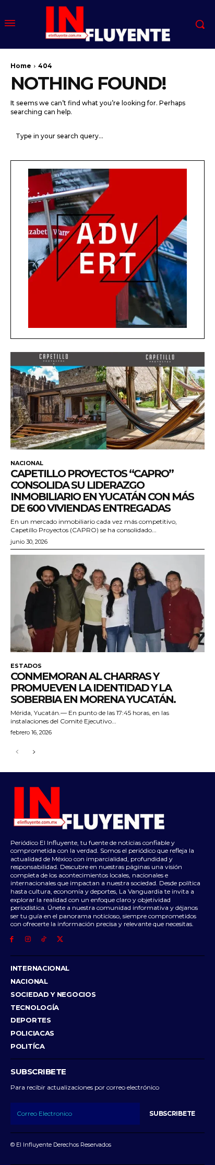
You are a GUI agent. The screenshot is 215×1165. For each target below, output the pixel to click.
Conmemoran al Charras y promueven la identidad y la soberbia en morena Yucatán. (92, 688)
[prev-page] (16, 752)
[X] (59, 939)
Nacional (26, 463)
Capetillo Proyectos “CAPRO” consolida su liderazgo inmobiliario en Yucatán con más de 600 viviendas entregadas (102, 490)
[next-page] (33, 752)
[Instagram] (27, 939)
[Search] (194, 136)
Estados (26, 666)
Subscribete (172, 1113)
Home (20, 66)
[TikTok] (44, 939)
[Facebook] (11, 939)
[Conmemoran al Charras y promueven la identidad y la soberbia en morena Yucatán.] (107, 603)
